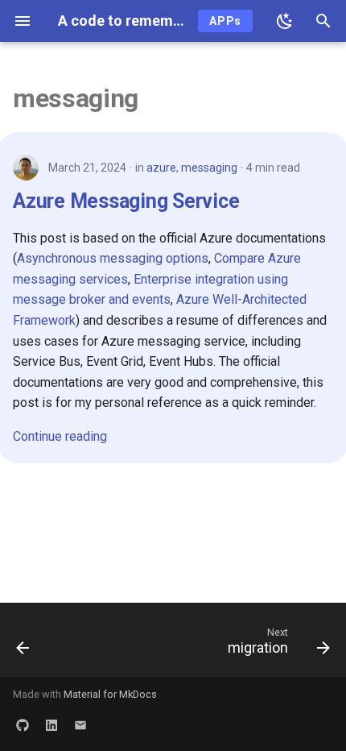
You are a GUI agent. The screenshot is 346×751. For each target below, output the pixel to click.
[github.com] (22, 725)
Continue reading (60, 436)
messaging (209, 167)
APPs (225, 21)
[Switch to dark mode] (285, 21)
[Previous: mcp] (23, 644)
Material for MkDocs (110, 694)
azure (161, 167)
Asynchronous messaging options (112, 258)
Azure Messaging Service (126, 201)
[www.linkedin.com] (51, 725)
